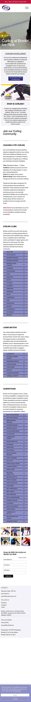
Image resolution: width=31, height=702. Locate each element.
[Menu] (26, 8)
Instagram (4, 605)
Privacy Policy (5, 622)
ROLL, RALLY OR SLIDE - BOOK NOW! (15, 1)
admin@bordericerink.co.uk (8, 596)
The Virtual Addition (12, 632)
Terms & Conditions (6, 620)
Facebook (4, 602)
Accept (15, 695)
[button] (15, 79)
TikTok (3, 607)
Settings (15, 699)
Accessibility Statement (7, 625)
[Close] (29, 687)
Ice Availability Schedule (13, 70)
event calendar (9, 409)
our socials (9, 212)
